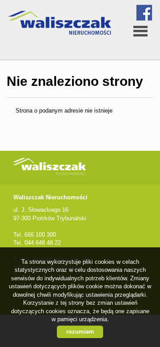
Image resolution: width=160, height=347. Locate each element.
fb (144, 12)
